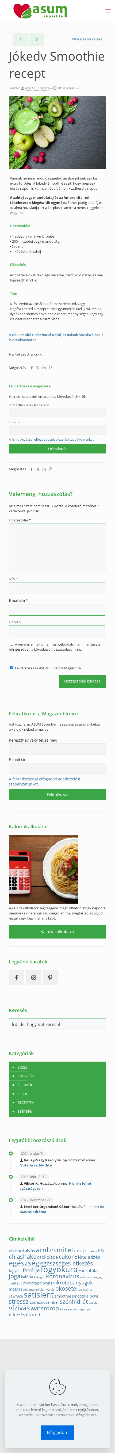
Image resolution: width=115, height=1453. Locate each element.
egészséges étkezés (66, 1263)
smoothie (63, 1296)
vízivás (19, 1308)
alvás (30, 1251)
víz (95, 1303)
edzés (94, 1257)
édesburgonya (80, 1309)
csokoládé (47, 1257)
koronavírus (62, 1276)
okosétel (66, 1288)
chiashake (22, 1256)
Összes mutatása (88, 39)
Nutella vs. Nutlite (36, 1165)
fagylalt (15, 1270)
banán (80, 1250)
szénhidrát (74, 1301)
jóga (14, 1276)
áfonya (64, 1309)
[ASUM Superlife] (40, 11)
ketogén (39, 1277)
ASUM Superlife (37, 88)
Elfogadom (57, 1432)
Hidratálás (88, 1270)
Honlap (15, 622)
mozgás (15, 1289)
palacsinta (85, 1289)
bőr (101, 1250)
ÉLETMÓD (25, 1084)
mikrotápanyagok (72, 1282)
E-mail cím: (17, 422)
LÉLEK (22, 1093)
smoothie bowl (85, 1296)
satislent (39, 1295)
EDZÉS (23, 1067)
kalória (27, 1276)
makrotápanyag (91, 1277)
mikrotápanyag (36, 1283)
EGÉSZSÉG (26, 1076)
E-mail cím (18, 600)
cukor (66, 1256)
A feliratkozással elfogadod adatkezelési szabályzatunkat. (51, 439)
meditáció (15, 1283)
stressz (19, 1301)
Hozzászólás (20, 520)
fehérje (31, 1270)
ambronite (53, 1249)
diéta (81, 1256)
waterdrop (44, 1308)
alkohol (16, 1251)
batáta (93, 1251)
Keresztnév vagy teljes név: (29, 405)
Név (13, 578)
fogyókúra (59, 1269)
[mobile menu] (107, 10)
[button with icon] (16, 977)
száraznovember (44, 1302)
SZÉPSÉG (25, 1111)
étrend (33, 1314)
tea (91, 1303)
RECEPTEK (26, 1102)
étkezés (17, 1314)
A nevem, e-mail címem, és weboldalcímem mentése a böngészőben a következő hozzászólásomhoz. (54, 647)
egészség (24, 1263)
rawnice (16, 1296)
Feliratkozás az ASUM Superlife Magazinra (47, 668)
